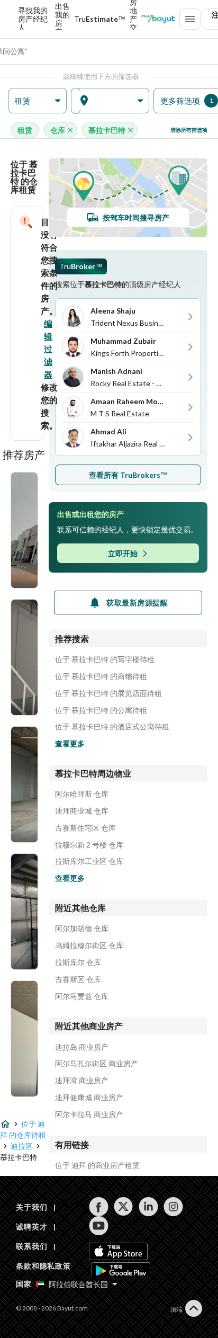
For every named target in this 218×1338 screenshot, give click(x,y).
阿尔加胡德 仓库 (81, 928)
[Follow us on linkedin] (148, 1206)
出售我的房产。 (62, 19)
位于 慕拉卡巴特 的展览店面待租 (108, 693)
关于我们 (31, 1206)
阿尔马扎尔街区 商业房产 (96, 1063)
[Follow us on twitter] (123, 1206)
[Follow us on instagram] (173, 1206)
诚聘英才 (31, 1226)
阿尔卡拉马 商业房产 (89, 1114)
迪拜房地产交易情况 (133, 19)
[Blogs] (158, 19)
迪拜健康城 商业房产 (89, 1097)
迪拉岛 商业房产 (81, 1047)
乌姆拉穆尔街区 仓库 (89, 945)
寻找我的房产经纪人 (33, 19)
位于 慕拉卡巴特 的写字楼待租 (105, 659)
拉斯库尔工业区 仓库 (89, 861)
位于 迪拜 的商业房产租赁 (97, 1165)
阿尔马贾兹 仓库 (81, 996)
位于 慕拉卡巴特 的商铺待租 (101, 676)
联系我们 (31, 1246)
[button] (37, 101)
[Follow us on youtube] (98, 1225)
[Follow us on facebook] (98, 1206)
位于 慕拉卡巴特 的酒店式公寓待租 (112, 726)
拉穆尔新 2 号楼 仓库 (89, 845)
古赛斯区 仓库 (78, 979)
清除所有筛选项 (188, 130)
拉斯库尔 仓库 (78, 962)
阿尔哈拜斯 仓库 (81, 794)
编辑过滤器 (48, 348)
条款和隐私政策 (43, 1265)
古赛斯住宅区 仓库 (85, 828)
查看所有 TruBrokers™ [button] (128, 474)
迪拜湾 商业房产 (81, 1080)
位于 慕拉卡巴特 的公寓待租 (101, 710)
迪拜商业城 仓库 (81, 811)
